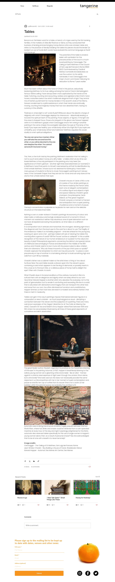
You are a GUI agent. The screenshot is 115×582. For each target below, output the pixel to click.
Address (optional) (20, 563)
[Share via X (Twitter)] (29, 461)
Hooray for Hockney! (83, 498)
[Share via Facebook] (25, 461)
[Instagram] (79, 573)
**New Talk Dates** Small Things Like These (56, 498)
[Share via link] (38, 461)
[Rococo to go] (28, 487)
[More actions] (90, 26)
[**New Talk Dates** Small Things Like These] (57, 487)
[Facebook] (87, 573)
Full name (18, 547)
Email (16, 555)
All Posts (18, 14)
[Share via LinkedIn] (34, 461)
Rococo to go (22, 498)
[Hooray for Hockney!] (87, 487)
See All (98, 477)
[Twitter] (95, 573)
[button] (97, 14)
